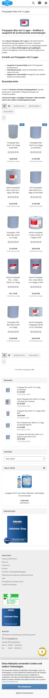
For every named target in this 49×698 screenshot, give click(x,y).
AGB (3, 578)
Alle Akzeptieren (24, 687)
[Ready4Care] (6, 3)
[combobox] (19, 106)
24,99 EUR (24, 501)
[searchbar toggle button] (33, 3)
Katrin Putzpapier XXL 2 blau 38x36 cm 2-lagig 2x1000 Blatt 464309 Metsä (36, 280)
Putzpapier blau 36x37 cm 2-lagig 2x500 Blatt (13, 145)
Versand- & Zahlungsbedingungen (14, 572)
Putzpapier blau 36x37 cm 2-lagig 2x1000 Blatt (35, 145)
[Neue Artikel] (44, 468)
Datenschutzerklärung (10, 682)
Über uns (5, 562)
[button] (4, 106)
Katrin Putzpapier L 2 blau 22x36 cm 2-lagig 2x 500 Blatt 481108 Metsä (36, 235)
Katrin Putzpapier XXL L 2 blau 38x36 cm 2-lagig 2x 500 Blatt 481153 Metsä (13, 280)
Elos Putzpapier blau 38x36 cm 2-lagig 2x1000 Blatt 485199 (36, 190)
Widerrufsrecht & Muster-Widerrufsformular (17, 575)
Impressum (6, 565)
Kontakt (4, 568)
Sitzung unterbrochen (9, 559)
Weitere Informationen (24, 693)
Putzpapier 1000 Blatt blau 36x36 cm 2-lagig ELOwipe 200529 (13, 235)
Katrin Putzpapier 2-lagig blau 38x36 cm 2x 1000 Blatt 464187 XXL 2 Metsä (36, 325)
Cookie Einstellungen (9, 585)
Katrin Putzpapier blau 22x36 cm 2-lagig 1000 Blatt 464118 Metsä (13, 190)
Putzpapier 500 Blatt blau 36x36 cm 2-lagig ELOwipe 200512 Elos (13, 325)
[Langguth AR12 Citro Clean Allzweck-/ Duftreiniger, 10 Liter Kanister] (24, 481)
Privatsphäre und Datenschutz (12, 582)
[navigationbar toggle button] (46, 3)
